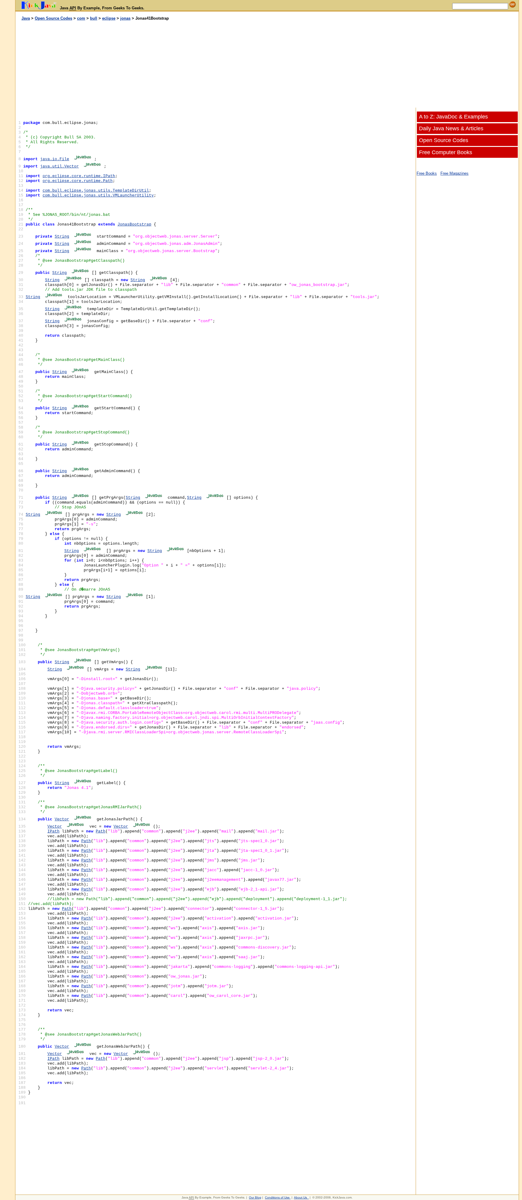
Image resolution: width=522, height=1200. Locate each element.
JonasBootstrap (134, 224)
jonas (125, 18)
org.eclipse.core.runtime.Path (78, 181)
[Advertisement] (141, 64)
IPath (53, 831)
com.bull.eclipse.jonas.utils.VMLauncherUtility (98, 195)
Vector (62, 819)
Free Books (427, 173)
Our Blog (255, 1197)
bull (93, 18)
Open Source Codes (53, 18)
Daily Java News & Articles (451, 128)
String (62, 236)
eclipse (108, 18)
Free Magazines (454, 173)
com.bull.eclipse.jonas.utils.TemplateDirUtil (96, 190)
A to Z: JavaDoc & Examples (453, 117)
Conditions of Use (277, 1197)
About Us (300, 1197)
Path (100, 831)
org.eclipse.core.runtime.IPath (79, 176)
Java (25, 18)
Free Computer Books (445, 152)
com (81, 18)
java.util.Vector (59, 166)
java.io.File (54, 159)
